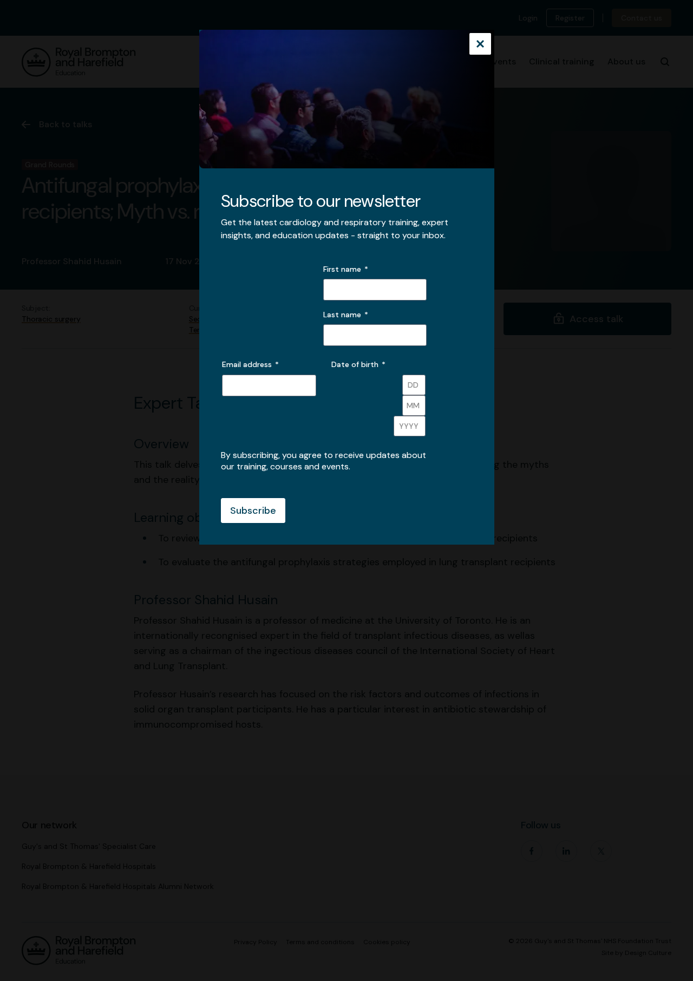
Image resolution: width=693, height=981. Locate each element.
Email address (250, 364)
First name (342, 269)
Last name (342, 314)
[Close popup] (480, 45)
